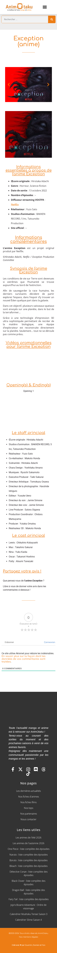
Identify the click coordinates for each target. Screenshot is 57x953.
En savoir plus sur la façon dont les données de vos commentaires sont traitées (23, 659)
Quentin (28, 945)
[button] (44, 7)
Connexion (49, 642)
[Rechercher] (51, 19)
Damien (36, 945)
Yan (43, 945)
